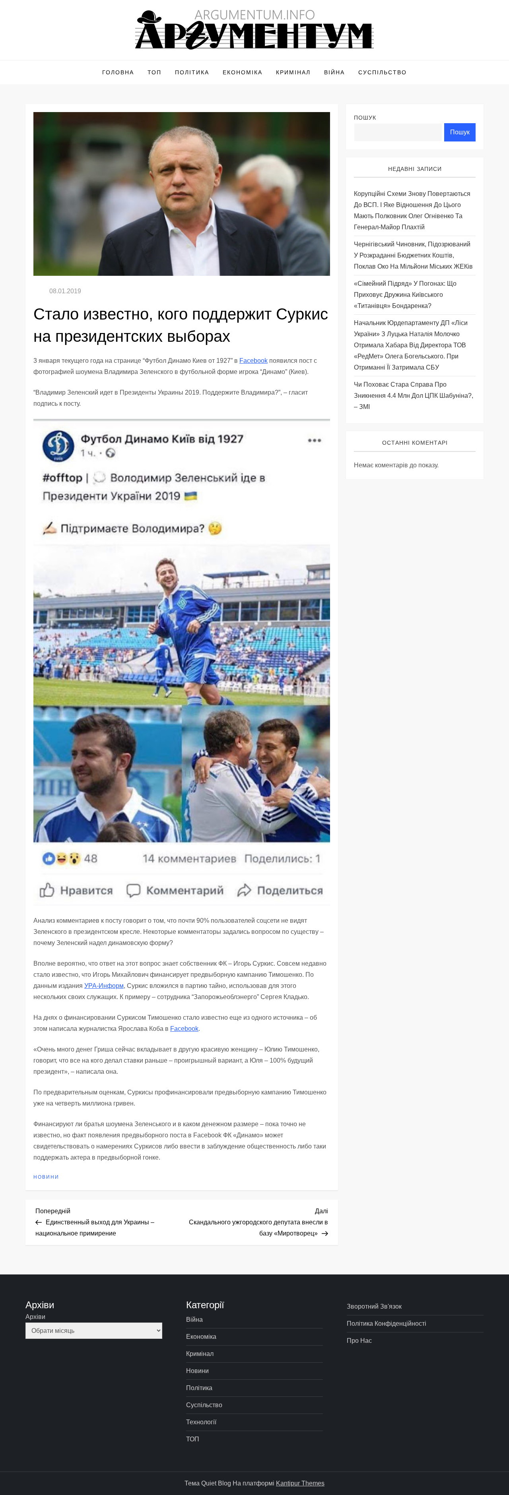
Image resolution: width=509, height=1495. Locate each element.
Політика (192, 72)
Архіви (35, 1316)
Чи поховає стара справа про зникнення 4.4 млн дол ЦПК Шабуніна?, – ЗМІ (413, 396)
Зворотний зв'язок (374, 1306)
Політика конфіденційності (386, 1323)
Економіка (242, 72)
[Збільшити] (320, 429)
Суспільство (382, 72)
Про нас (359, 1340)
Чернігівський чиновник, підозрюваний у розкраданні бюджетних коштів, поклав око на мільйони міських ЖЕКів (413, 255)
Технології (201, 1422)
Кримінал (293, 72)
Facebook (253, 360)
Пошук (365, 117)
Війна (334, 72)
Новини (46, 1177)
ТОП (154, 72)
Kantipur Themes (300, 1483)
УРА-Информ (104, 985)
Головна (118, 72)
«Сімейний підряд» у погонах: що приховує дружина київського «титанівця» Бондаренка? (405, 295)
